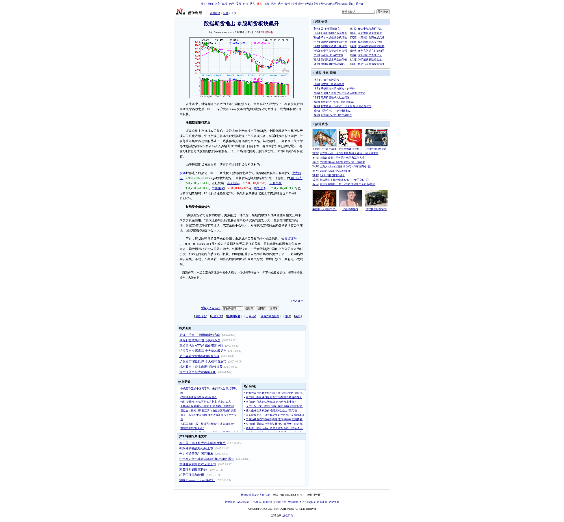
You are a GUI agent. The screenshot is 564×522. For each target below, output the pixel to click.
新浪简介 (230, 501)
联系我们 (268, 501)
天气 (323, 3)
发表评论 (298, 300)
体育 (217, 3)
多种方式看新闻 (270, 316)
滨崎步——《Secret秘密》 (197, 480)
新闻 (210, 3)
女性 (294, 3)
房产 (280, 3)
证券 (225, 13)
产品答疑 (334, 501)
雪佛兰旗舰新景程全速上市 (197, 464)
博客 (252, 3)
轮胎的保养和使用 (191, 475)
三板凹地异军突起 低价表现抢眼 (201, 345)
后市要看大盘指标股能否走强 (199, 356)
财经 (231, 3)
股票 (238, 3)
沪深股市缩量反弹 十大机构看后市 (202, 361)
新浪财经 (215, 13)
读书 (301, 3)
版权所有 (287, 515)
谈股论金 (200, 316)
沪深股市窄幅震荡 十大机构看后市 (202, 351)
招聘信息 (280, 501)
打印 (287, 316)
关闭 (298, 316)
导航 (351, 3)
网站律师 (293, 501)
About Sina (243, 501)
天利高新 (275, 183)
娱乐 (224, 3)
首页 (203, 3)
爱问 (337, 3)
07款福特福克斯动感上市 (196, 448)
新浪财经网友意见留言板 (255, 494)
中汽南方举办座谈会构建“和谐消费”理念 (206, 459)
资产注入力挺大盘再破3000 (197, 372)
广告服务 (256, 501)
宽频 (266, 3)
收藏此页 (216, 316)
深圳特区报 (267, 32)
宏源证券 (290, 238)
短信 (330, 3)
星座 (316, 3)
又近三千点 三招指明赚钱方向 (199, 335)
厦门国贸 (296, 178)
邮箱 (344, 3)
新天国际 (233, 183)
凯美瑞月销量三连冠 (193, 469)
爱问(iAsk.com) (211, 308)
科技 (245, 3)
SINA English (307, 501)
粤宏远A (259, 188)
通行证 (360, 3)
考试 (309, 3)
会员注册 (322, 501)
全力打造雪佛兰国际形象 (196, 453)
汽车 (273, 3)
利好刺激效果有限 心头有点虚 (199, 340)
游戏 (287, 3)
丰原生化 (218, 188)
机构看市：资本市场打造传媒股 (201, 366)
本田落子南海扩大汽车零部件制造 (202, 443)
